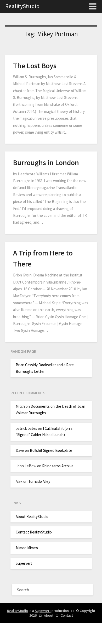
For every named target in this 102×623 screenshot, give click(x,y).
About (48, 615)
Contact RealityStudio (34, 532)
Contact (67, 615)
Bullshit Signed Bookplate (51, 450)
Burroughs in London (46, 162)
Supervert (24, 563)
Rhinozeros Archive (57, 465)
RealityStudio (22, 6)
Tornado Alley (39, 481)
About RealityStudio (32, 516)
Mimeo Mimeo (27, 547)
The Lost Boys (34, 65)
